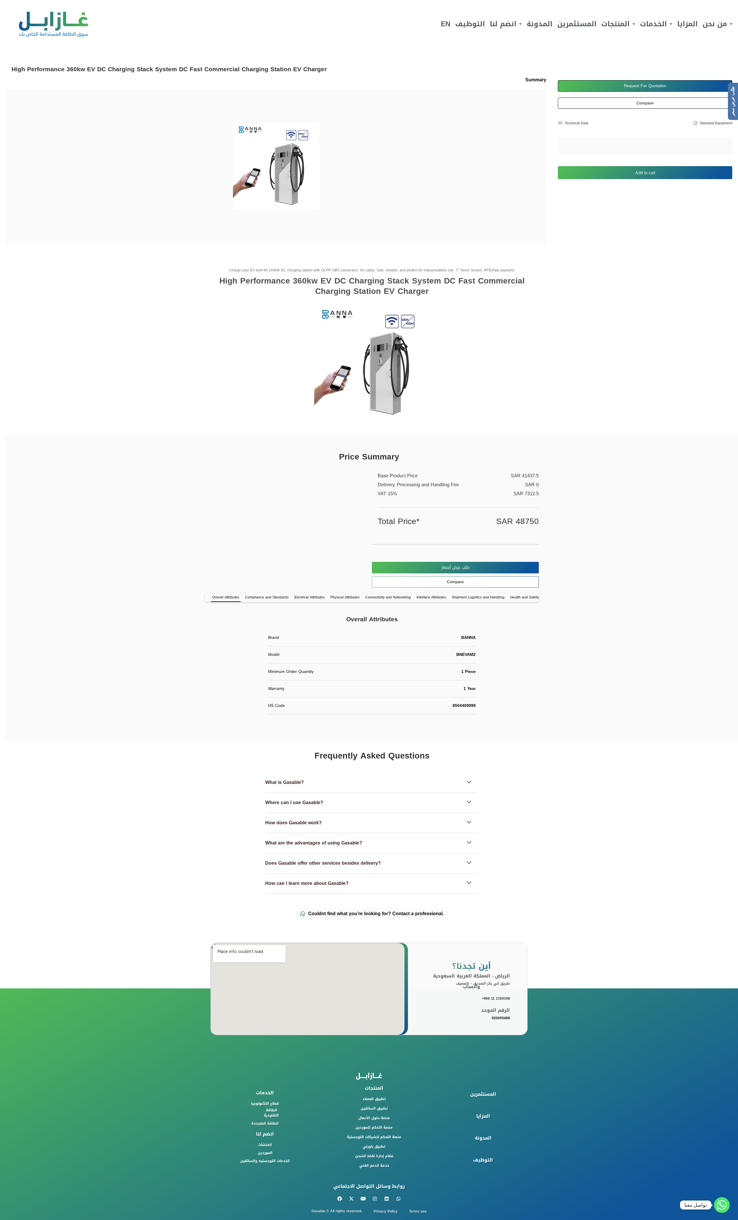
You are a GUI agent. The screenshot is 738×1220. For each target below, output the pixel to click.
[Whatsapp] (398, 1198)
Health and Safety (524, 597)
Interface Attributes (431, 597)
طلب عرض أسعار (455, 567)
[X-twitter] (351, 1198)
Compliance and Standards (267, 597)
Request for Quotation (645, 86)
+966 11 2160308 (496, 998)
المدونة (539, 24)
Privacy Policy (386, 1211)
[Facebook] (340, 1198)
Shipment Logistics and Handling (478, 597)
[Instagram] (375, 1198)
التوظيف (470, 24)
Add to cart (645, 172)
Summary (535, 79)
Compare (645, 103)
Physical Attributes (344, 597)
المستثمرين (576, 24)
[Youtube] (363, 1198)
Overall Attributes (225, 597)
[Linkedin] (387, 1198)
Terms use (418, 1211)
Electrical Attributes (309, 597)
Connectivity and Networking (388, 597)
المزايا (687, 24)
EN (445, 24)
